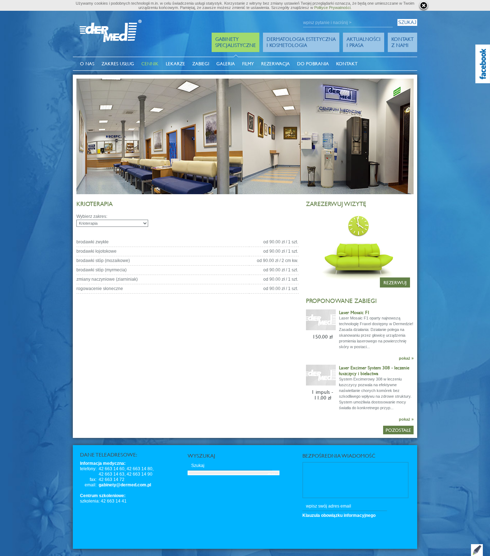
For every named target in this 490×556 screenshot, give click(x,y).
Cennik (150, 64)
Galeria (225, 64)
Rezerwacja (275, 64)
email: (90, 484)
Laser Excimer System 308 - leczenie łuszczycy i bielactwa (374, 370)
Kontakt (347, 64)
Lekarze (175, 64)
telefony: (88, 468)
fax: (93, 479)
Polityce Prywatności (332, 7)
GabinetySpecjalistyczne (235, 42)
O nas (87, 64)
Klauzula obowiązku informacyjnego (339, 515)
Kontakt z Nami (402, 42)
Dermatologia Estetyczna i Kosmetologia (301, 42)
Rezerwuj (394, 282)
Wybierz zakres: (91, 216)
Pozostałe (398, 430)
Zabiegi (200, 64)
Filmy (248, 64)
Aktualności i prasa (364, 42)
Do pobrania (313, 64)
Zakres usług (118, 64)
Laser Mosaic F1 (354, 312)
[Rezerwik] (306, 215)
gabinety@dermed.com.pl (125, 484)
